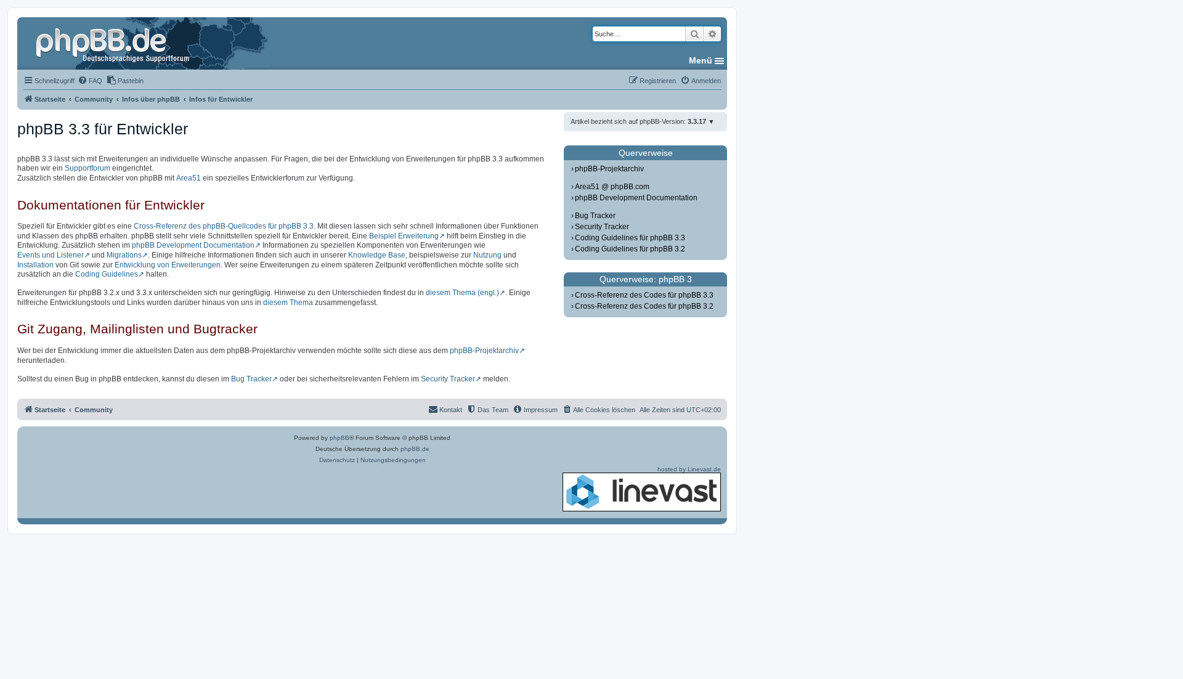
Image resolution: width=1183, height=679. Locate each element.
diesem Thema (288, 302)
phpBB (339, 437)
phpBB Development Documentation (193, 245)
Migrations (124, 255)
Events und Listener (50, 255)
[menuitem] (90, 80)
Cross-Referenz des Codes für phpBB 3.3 (644, 295)
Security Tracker (448, 379)
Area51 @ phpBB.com (612, 186)
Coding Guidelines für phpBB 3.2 (630, 249)
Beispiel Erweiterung (404, 236)
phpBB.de (414, 448)
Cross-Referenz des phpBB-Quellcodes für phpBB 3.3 (224, 226)
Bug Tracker (251, 379)
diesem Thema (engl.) (462, 292)
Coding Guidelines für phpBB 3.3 (630, 238)
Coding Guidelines (106, 274)
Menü (700, 60)
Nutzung (487, 255)
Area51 (188, 178)
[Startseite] (114, 43)
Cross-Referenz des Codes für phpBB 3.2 (644, 306)
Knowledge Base (376, 255)
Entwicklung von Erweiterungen (168, 265)
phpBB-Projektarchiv (484, 350)
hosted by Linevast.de (689, 469)
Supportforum (87, 168)
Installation (35, 265)
